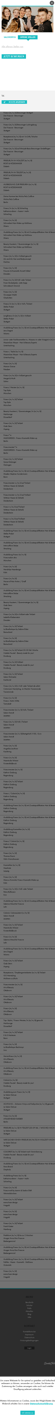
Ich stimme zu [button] (27, 1412)
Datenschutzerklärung (41, 1403)
